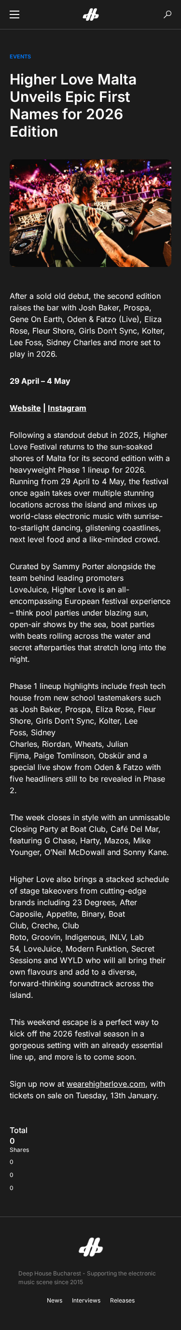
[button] (14, 14)
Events (20, 56)
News (54, 1300)
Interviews (86, 1300)
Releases (122, 1300)
